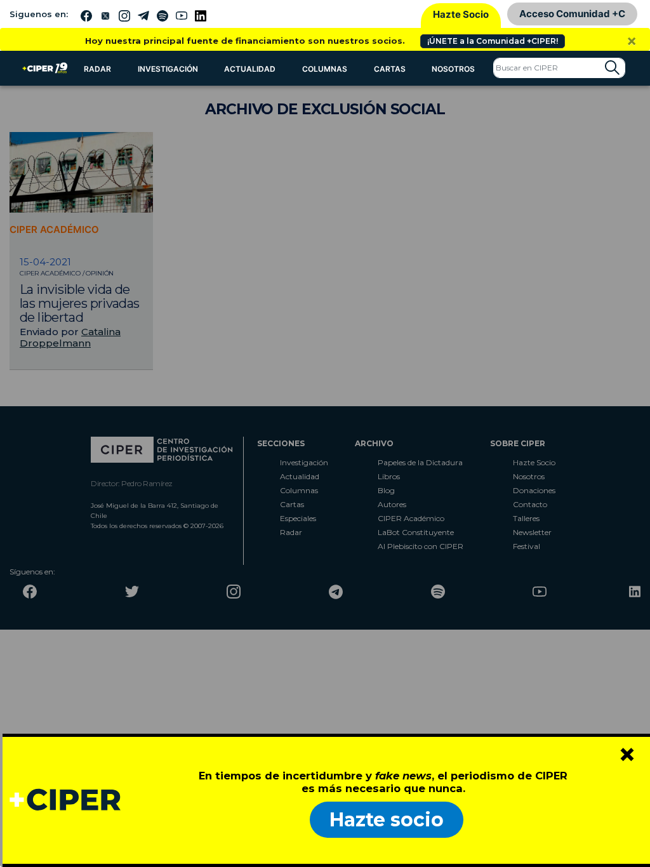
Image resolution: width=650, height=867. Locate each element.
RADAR (97, 69)
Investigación (168, 69)
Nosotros (453, 69)
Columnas (324, 69)
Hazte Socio (461, 14)
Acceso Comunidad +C (572, 14)
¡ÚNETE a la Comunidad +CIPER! (492, 41)
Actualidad (249, 69)
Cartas (390, 69)
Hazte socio (386, 819)
